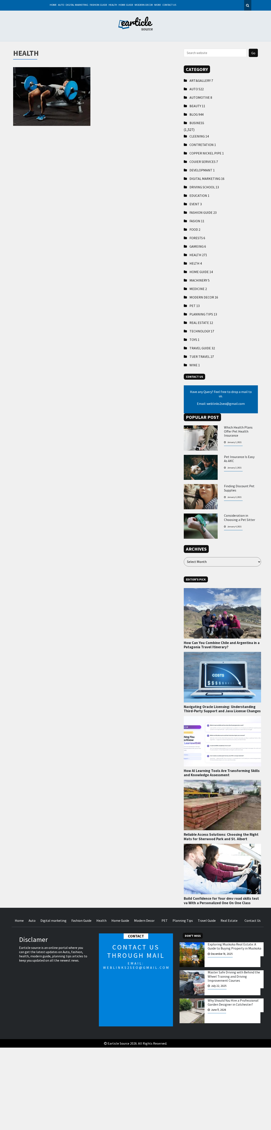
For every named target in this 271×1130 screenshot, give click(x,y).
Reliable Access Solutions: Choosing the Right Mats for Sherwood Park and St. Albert (221, 836)
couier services (203, 162)
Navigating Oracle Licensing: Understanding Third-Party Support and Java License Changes (222, 708)
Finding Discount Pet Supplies (239, 488)
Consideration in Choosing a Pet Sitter (239, 518)
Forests (197, 238)
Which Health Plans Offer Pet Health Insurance (238, 431)
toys (194, 339)
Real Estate (201, 323)
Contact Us (169, 5)
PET (194, 306)
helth (195, 263)
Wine (194, 365)
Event (195, 204)
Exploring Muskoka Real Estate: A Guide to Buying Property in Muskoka (234, 946)
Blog (196, 114)
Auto (61, 5)
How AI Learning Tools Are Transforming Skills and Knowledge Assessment (222, 772)
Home (53, 5)
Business (196, 123)
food (194, 229)
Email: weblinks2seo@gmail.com (221, 403)
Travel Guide (202, 348)
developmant (202, 170)
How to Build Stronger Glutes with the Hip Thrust (52, 93)
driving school (204, 187)
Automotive (200, 97)
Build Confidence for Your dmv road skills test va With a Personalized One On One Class (221, 900)
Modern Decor (144, 5)
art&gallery (201, 80)
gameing (197, 246)
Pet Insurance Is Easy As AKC (239, 459)
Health (113, 5)
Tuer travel (201, 356)
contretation (202, 145)
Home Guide (126, 5)
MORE (157, 5)
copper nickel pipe (206, 153)
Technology (201, 331)
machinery (199, 280)
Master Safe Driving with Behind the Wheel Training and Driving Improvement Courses (234, 976)
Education (199, 195)
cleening (199, 136)
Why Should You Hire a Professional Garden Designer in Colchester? (233, 1002)
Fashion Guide (98, 5)
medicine (198, 289)
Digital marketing (77, 5)
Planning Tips (203, 314)
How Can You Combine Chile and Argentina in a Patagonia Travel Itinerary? (222, 644)
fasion (196, 221)
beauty (197, 106)
